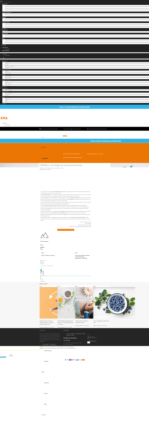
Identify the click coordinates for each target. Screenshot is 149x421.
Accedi (42, 262)
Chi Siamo (7, 5)
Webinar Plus (7, 20)
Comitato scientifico (9, 9)
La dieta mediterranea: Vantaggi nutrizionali (73, 157)
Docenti (6, 7)
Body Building (8, 15)
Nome (88, 334)
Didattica (7, 36)
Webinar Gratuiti (8, 18)
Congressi (7, 10)
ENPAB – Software (8, 31)
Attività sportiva (8, 35)
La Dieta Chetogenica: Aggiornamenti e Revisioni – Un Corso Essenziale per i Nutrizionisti (66, 322)
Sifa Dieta (7, 23)
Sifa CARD (68, 335)
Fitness (6, 41)
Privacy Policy (45, 344)
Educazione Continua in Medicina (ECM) (72, 153)
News (6, 43)
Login (3, 57)
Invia (89, 342)
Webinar (83, 333)
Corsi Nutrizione (78, 333)
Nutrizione (7, 14)
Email (88, 338)
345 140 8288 (66, 340)
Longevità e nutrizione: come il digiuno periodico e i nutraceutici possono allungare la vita (47, 322)
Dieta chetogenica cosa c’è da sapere (96, 153)
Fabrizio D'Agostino (44, 327)
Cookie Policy (52, 344)
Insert (11, 355)
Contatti (72, 335)
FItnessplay (7, 27)
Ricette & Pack (8, 25)
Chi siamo (68, 333)
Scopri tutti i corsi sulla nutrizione (65, 229)
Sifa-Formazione (79, 325)
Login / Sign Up (5, 50)
